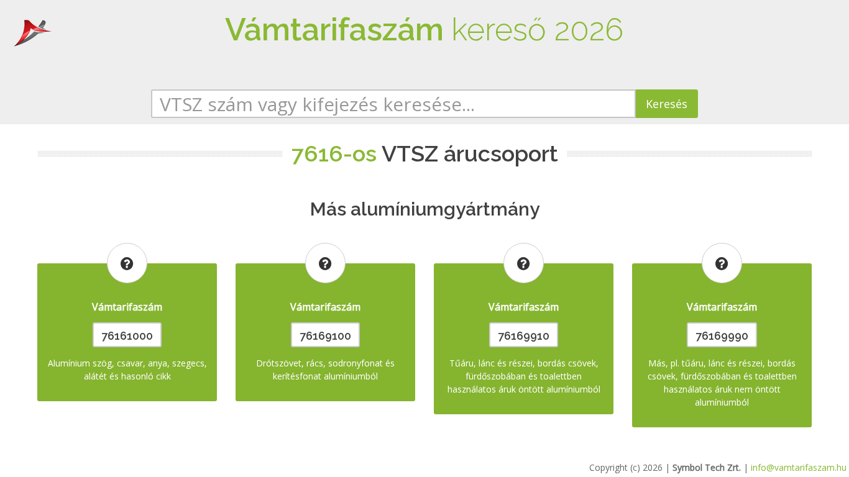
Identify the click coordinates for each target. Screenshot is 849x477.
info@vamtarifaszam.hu (799, 467)
